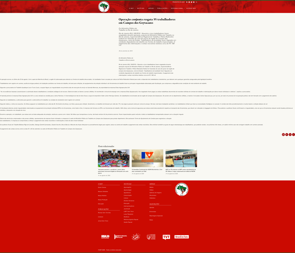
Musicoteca (152, 195)
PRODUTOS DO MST (179, 2)
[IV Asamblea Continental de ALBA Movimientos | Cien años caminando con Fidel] (147, 158)
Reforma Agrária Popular (131, 219)
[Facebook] (186, 2)
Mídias (151, 8)
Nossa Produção (102, 199)
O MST (131, 8)
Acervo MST (191, 8)
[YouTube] (193, 2)
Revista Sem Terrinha (104, 212)
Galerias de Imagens (155, 192)
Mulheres (126, 216)
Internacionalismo (129, 206)
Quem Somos (102, 187)
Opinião (151, 207)
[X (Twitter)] (189, 2)
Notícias (140, 8)
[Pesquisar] (196, 2)
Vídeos (151, 190)
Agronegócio (127, 187)
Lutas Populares (128, 214)
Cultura (126, 198)
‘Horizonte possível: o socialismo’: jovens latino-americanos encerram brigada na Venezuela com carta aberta (113, 171)
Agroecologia (127, 190)
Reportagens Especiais (156, 215)
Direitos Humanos (129, 200)
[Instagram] (191, 2)
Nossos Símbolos (103, 191)
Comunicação (128, 195)
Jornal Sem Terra (103, 221)
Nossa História (102, 195)
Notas (151, 220)
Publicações (162, 8)
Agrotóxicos (127, 192)
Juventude (127, 208)
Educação (101, 203)
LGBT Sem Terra (128, 211)
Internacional (177, 8)
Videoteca (152, 198)
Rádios (151, 187)
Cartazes (100, 216)
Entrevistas (152, 211)
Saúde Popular (128, 222)
